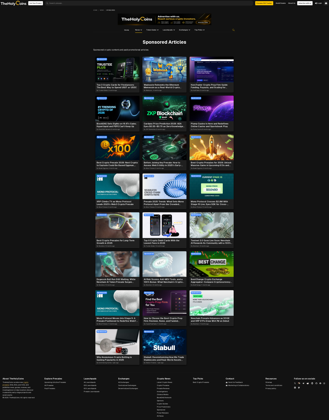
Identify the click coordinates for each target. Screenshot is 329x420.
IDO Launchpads (90, 385)
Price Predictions (163, 407)
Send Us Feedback (235, 382)
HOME (95, 10)
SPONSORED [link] (110, 10)
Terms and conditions (274, 385)
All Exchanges (123, 382)
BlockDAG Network (164, 398)
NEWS (102, 10)
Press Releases (162, 413)
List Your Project (36, 3)
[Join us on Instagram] (324, 383)
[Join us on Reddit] (307, 383)
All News (160, 416)
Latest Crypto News (164, 382)
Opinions (160, 401)
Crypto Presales (163, 385)
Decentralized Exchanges (128, 388)
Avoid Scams (281, 3)
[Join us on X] (295, 383)
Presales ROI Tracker (264, 3)
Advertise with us (305, 3)
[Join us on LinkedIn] (295, 388)
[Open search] (233, 30)
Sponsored (161, 410)
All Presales (48, 385)
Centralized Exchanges (127, 385)
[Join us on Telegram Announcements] (299, 383)
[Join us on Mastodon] (299, 388)
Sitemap (269, 382)
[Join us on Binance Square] (312, 383)
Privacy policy (271, 388)
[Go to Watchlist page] (326, 3)
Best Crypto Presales (201, 382)
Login (320, 3)
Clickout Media (162, 395)
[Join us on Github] (316, 383)
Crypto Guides (162, 404)
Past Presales (49, 388)
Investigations (162, 392)
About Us (291, 3)
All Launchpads (89, 382)
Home (126, 30)
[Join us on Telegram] (303, 383)
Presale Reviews (163, 388)
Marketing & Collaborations (238, 385)
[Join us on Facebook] (320, 383)
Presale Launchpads (91, 392)
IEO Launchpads (90, 388)
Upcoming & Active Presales (55, 382)
